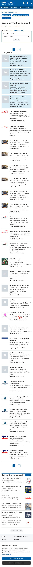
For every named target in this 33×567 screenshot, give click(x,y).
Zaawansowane (18, 30)
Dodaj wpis (28, 475)
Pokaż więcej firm (17, 530)
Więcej (15, 39)
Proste (11, 30)
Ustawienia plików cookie (16, 563)
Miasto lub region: (8, 33)
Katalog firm (14, 7)
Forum (21, 7)
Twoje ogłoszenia (6, 18)
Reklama (4, 539)
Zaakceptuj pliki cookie (16, 558)
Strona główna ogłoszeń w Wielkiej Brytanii (13, 26)
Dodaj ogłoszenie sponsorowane (20, 15)
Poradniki (26, 7)
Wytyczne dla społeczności (21, 536)
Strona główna (4, 12)
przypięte (21, 65)
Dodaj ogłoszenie (6, 15)
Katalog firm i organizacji (12, 475)
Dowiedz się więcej (7, 554)
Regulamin (16, 539)
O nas (3, 536)
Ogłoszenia (6, 7)
